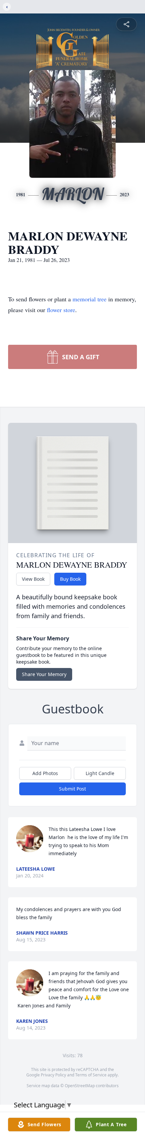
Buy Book (70, 579)
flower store (61, 310)
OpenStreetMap (80, 1086)
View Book (33, 579)
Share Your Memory (44, 674)
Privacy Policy (53, 1075)
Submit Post (72, 788)
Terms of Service (91, 1075)
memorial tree (89, 299)
